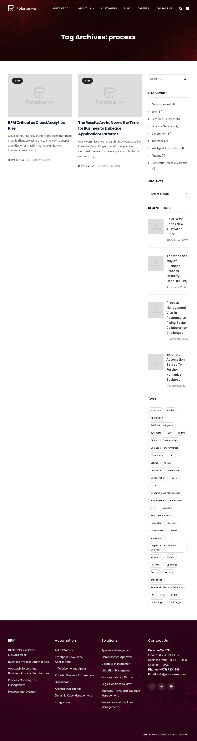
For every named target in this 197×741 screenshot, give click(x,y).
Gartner (171, 523)
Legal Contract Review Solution (163, 547)
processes (156, 579)
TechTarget (175, 602)
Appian (170, 410)
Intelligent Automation (166, 148)
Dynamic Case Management (166, 493)
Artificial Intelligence (162, 425)
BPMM (181, 432)
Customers (109, 8)
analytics (156, 410)
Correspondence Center (117, 677)
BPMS (154, 440)
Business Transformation (165, 447)
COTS (174, 478)
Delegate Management (116, 663)
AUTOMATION (64, 650)
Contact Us (164, 8)
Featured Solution (160, 515)
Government (160, 133)
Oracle (154, 572)
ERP (153, 508)
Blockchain (62, 682)
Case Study (157, 455)
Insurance (158, 141)
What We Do (60, 8)
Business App (170, 440)
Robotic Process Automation (74, 675)
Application (157, 417)
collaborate (173, 470)
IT (169, 538)
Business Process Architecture (28, 662)
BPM (17, 81)
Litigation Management (117, 670)
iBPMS (174, 530)
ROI (152, 594)
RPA (162, 594)
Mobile (170, 557)
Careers (143, 8)
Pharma (156, 155)
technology (157, 602)
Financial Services (163, 126)
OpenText (172, 564)
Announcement (161, 104)
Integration (62, 702)
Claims (154, 463)
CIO (171, 455)
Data (153, 485)
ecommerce (157, 500)
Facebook (166, 508)
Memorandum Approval (116, 657)
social (174, 594)
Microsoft (156, 557)
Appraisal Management (116, 650)
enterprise (176, 500)
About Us (84, 8)
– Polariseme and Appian (71, 668)
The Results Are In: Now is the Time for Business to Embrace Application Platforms (108, 128)
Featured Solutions (163, 119)
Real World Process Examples (170, 163)
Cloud (167, 463)
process (168, 572)
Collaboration (158, 478)
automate (156, 432)
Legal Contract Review (116, 684)
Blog (127, 8)
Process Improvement (23, 691)
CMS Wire (156, 470)
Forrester (156, 523)
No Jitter (155, 564)
